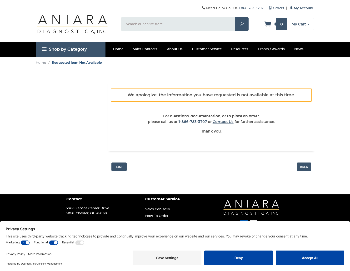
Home (118, 49)
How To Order (157, 216)
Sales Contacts (145, 49)
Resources (239, 49)
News (299, 49)
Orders (278, 8)
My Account (303, 8)
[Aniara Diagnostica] (75, 28)
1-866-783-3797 (251, 8)
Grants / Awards (271, 49)
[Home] (119, 166)
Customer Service (207, 49)
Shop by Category (68, 49)
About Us (175, 49)
